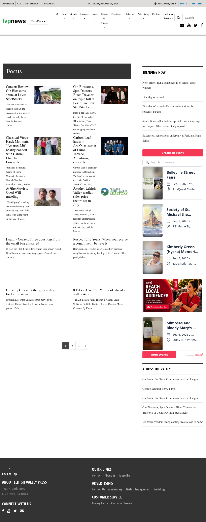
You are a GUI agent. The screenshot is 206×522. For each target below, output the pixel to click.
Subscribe (124, 475)
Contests (156, 13)
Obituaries (129, 13)
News (64, 13)
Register (197, 3)
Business (84, 13)
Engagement (143, 489)
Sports (73, 13)
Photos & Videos (104, 18)
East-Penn (37, 21)
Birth (129, 489)
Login (183, 3)
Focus (95, 13)
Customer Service (168, 16)
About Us (110, 475)
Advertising (143, 13)
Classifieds (116, 13)
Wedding (159, 489)
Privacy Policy (100, 503)
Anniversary (115, 489)
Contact (97, 475)
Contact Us (98, 489)
